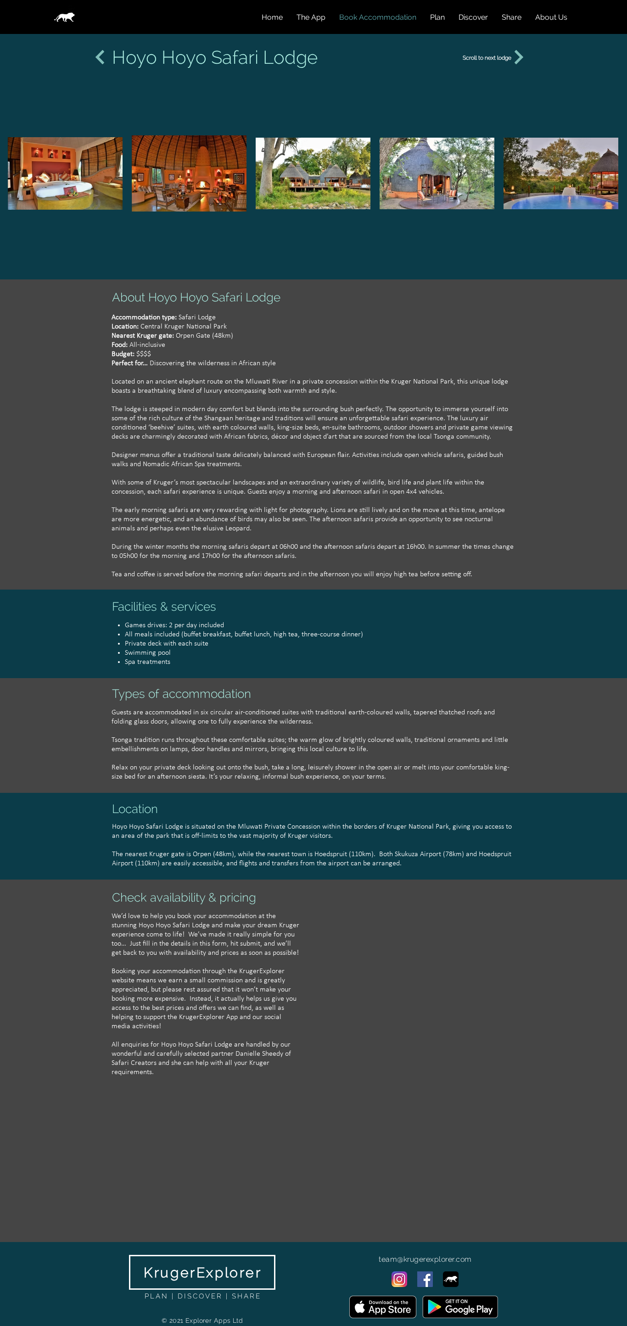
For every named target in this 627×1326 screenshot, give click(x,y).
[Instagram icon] (399, 1279)
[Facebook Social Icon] (425, 1279)
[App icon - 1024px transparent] (451, 1279)
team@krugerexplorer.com (425, 1259)
